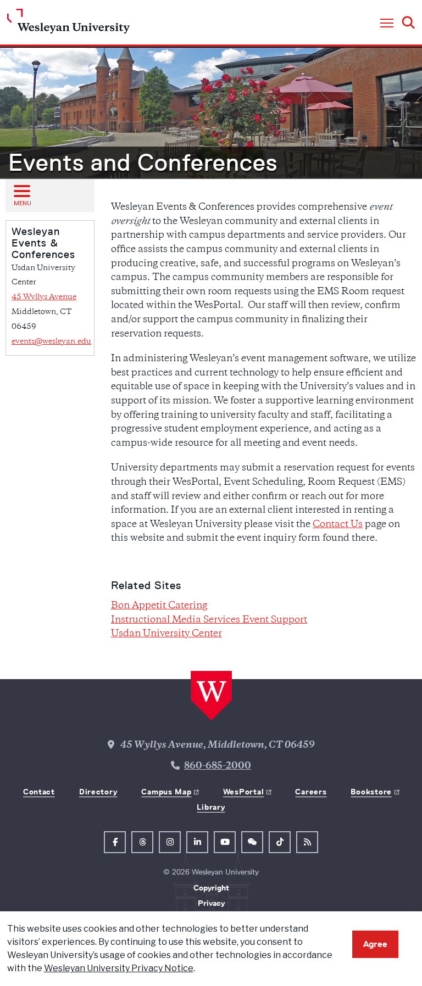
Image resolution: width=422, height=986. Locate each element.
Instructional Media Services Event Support (209, 620)
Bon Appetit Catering (159, 606)
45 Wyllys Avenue (44, 297)
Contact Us (338, 524)
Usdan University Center (166, 634)
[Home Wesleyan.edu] (68, 24)
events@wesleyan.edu (51, 341)
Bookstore (371, 792)
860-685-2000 (217, 766)
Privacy (211, 903)
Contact (39, 792)
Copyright (211, 888)
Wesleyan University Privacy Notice (118, 968)
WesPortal (243, 792)
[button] (386, 23)
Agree (375, 944)
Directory (98, 792)
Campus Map (166, 792)
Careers (310, 792)
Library (211, 807)
